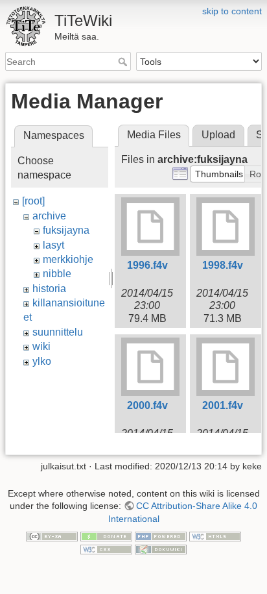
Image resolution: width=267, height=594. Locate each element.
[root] (33, 200)
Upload (218, 134)
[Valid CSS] (106, 548)
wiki (41, 346)
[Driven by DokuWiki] (161, 548)
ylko (41, 361)
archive (49, 215)
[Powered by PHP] (161, 536)
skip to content (232, 11)
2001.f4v (222, 405)
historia (49, 288)
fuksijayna (66, 230)
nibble (57, 273)
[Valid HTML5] (215, 536)
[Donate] (106, 536)
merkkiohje (68, 259)
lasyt (53, 245)
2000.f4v (147, 405)
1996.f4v (147, 265)
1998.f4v (222, 265)
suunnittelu (57, 332)
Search (124, 61)
